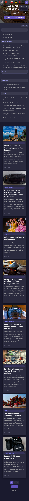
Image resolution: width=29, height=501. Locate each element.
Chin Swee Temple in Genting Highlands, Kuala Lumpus (14, 114)
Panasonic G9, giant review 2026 (11, 63)
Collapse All (24, 25)
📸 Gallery (8, 17)
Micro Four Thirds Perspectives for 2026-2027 (14, 58)
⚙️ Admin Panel (19, 17)
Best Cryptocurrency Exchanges (11, 84)
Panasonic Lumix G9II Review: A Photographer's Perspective (11, 54)
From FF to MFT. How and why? (11, 50)
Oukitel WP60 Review (8, 76)
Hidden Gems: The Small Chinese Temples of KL (15, 98)
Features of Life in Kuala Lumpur (11, 102)
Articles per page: (23, 6)
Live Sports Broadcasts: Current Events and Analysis (14, 88)
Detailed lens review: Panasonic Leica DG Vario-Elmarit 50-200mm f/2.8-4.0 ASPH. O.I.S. (15, 66)
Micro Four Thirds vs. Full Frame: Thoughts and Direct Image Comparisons (14, 46)
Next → (14, 486)
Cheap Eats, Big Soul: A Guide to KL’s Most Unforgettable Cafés (14, 109)
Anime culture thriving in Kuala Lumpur (13, 105)
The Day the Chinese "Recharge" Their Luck (14, 118)
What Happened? (7, 34)
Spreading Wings (7, 37)
